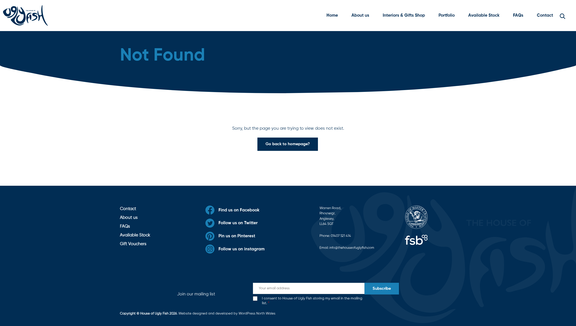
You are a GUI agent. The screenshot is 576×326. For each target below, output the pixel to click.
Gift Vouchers (133, 244)
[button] (562, 15)
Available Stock (484, 15)
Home (332, 15)
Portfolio (447, 15)
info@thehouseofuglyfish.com (351, 247)
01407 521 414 (341, 236)
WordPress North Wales (256, 313)
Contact (545, 15)
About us (360, 15)
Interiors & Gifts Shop (404, 15)
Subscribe (382, 289)
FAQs (518, 15)
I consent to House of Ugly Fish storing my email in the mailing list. (312, 301)
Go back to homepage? (288, 144)
